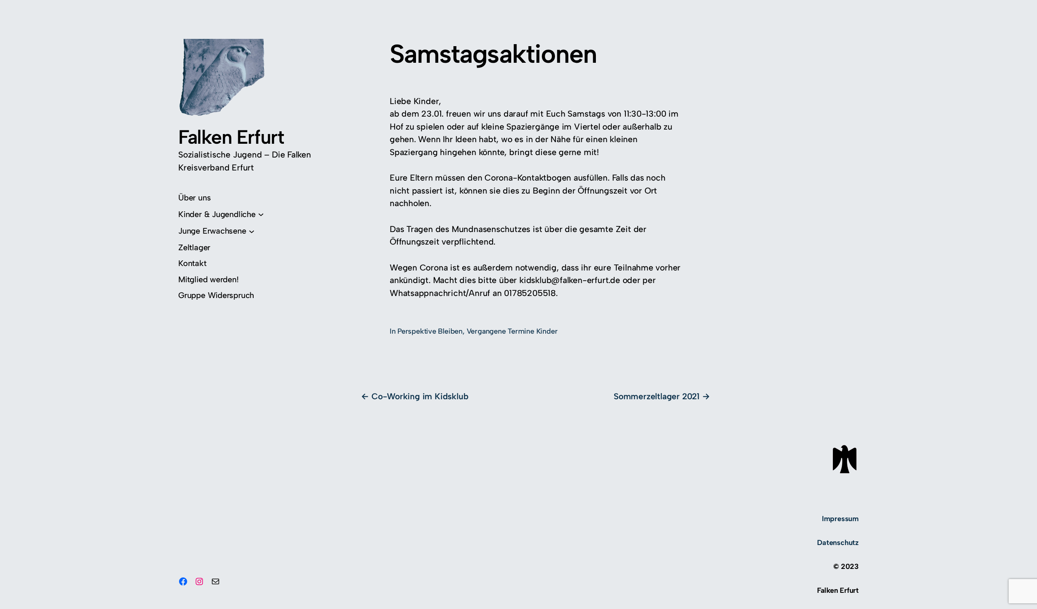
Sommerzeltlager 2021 (657, 396)
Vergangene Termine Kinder (512, 331)
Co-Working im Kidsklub (419, 396)
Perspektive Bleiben (430, 331)
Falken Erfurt (231, 137)
